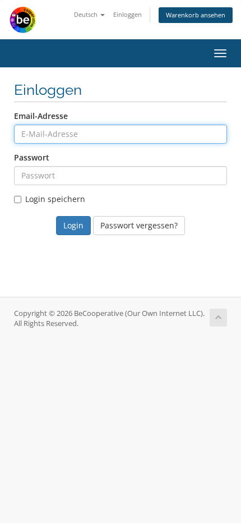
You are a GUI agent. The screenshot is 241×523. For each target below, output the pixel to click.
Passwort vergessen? (139, 225)
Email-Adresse (41, 116)
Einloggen (127, 14)
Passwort (31, 157)
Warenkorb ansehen (195, 15)
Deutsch (86, 14)
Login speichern (55, 199)
